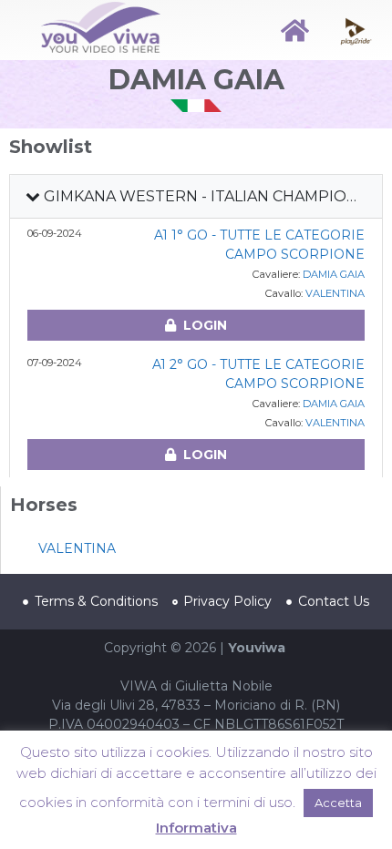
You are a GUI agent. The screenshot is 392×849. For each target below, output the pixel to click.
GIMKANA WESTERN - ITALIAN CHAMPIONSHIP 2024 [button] (209, 196)
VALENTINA (335, 293)
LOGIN (205, 325)
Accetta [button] (338, 802)
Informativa (196, 827)
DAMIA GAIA (334, 274)
